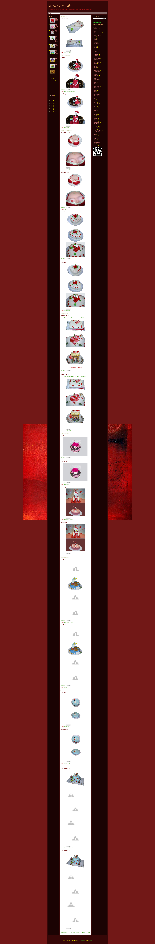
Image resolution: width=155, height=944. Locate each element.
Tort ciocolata (96, 127)
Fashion (95, 63)
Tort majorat (56, 45)
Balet (95, 38)
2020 (51, 78)
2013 (51, 108)
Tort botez (56, 31)
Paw (94, 99)
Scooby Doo (96, 111)
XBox (95, 143)
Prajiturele (95, 107)
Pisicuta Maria (96, 103)
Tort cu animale (65, 768)
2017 (51, 102)
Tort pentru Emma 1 (56, 26)
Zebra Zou (95, 145)
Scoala (95, 110)
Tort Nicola (64, 436)
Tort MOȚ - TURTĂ (97, 131)
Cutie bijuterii (96, 52)
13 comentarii (63, 50)
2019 (51, 99)
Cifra (95, 44)
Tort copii (71, 519)
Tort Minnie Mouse (56, 19)
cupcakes (95, 51)
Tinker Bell (96, 123)
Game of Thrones (97, 71)
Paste (95, 98)
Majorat (95, 83)
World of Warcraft (97, 142)
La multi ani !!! (65, 315)
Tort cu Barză (64, 692)
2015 (51, 105)
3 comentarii (63, 258)
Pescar (95, 102)
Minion (95, 91)
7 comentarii (63, 168)
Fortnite (95, 66)
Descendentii (96, 54)
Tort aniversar (56, 59)
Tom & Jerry (96, 125)
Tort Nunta (96, 133)
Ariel (94, 36)
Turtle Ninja (96, 135)
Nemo (95, 97)
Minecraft (95, 90)
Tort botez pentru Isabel (56, 66)
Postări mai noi (64, 932)
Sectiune (71, 430)
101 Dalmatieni (96, 28)
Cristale (95, 48)
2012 (51, 109)
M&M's (95, 82)
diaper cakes (96, 55)
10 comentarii (63, 928)
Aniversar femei (72, 91)
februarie (53, 97)
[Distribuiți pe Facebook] (70, 51)
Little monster (96, 79)
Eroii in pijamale (96, 62)
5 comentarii (63, 89)
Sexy (70, 169)
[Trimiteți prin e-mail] (66, 51)
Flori (94, 64)
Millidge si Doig (96, 87)
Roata (95, 109)
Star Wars (95, 119)
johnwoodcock (82, 940)
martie (53, 95)
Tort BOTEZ (96, 126)
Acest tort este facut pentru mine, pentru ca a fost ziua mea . (75, 317)
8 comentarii (63, 207)
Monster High (96, 94)
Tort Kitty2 (64, 487)
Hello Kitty (96, 74)
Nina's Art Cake (60, 6)
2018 (51, 100)
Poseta (95, 106)
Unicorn (95, 137)
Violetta (95, 139)
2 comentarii (63, 457)
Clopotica (95, 46)
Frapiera (95, 67)
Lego (95, 78)
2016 (51, 103)
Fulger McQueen (97, 70)
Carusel (95, 42)
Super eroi (95, 121)
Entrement (96, 59)
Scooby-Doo (96, 113)
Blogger (90, 940)
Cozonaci (95, 47)
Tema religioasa (96, 122)
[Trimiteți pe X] (69, 51)
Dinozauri (95, 56)
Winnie (95, 141)
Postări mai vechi (86, 932)
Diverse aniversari (67, 310)
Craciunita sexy (65, 132)
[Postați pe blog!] (68, 51)
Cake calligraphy (97, 40)
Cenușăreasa (96, 43)
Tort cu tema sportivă (67, 52)
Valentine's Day (96, 138)
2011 (51, 111)
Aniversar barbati (72, 371)
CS (94, 50)
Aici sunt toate (66, 91)
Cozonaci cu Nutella (56, 71)
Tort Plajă (63, 560)
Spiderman (96, 118)
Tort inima (63, 212)
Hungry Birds (96, 75)
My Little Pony (96, 95)
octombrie (53, 80)
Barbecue (95, 39)
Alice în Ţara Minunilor (98, 32)
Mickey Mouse (96, 86)
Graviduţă (63, 57)
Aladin (95, 31)
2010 (51, 112)
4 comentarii (63, 370)
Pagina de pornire (75, 932)
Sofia (95, 117)
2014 (51, 106)
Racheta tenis (64, 18)
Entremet (95, 60)
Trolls (95, 134)
